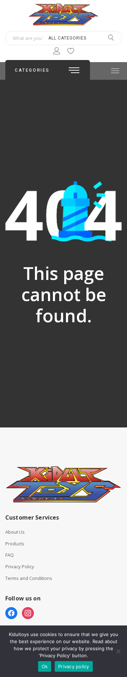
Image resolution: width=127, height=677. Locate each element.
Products (14, 544)
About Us (15, 532)
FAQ (9, 555)
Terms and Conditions (28, 578)
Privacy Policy (19, 567)
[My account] (56, 52)
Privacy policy (73, 666)
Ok (45, 666)
